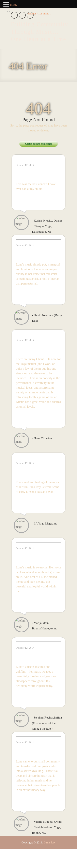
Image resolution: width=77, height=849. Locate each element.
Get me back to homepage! (38, 143)
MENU (14, 5)
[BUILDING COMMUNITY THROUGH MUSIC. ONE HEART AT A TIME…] (39, 13)
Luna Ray (49, 842)
